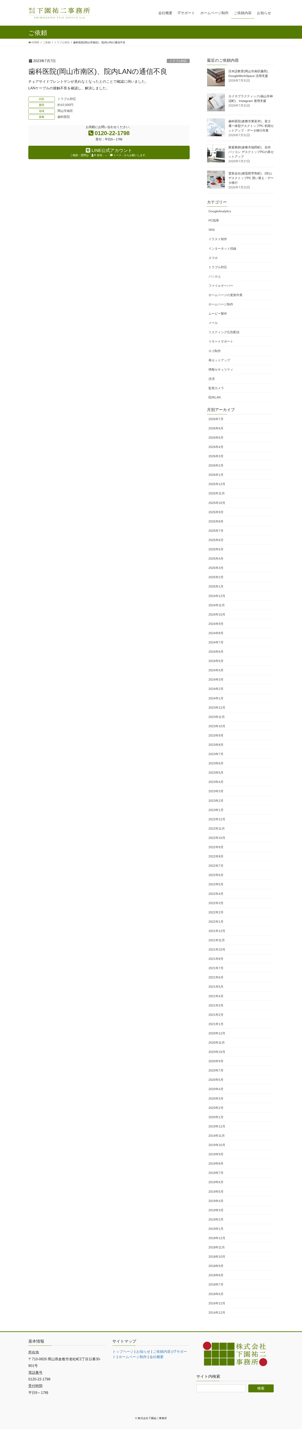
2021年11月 (216, 940)
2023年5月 (216, 772)
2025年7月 (216, 530)
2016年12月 (216, 1303)
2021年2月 (216, 1014)
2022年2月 (216, 912)
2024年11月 (216, 605)
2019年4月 (216, 1201)
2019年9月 (216, 1154)
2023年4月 (216, 782)
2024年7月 (216, 642)
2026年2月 (216, 465)
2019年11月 (216, 1135)
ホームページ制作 (220, 304)
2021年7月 (216, 968)
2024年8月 (216, 633)
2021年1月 (216, 1024)
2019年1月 (216, 1228)
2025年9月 (216, 512)
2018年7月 (216, 1284)
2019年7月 (216, 1173)
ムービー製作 (217, 313)
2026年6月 (216, 428)
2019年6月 (216, 1182)
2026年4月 (216, 447)
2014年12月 (216, 1312)
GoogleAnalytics (219, 211)
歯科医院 (63, 117)
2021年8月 (216, 959)
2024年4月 (216, 670)
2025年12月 (216, 484)
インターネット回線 (222, 248)
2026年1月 (216, 475)
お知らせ (143, 1351)
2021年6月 (216, 977)
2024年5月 (216, 661)
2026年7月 (216, 419)
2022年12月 (216, 819)
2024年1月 (216, 698)
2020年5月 (216, 1079)
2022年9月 (216, 847)
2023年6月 (216, 763)
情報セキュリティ (220, 369)
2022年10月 (216, 838)
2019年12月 (216, 1126)
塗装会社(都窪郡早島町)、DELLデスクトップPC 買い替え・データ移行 (251, 178)
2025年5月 (216, 549)
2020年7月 (216, 1070)
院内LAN (214, 397)
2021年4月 (216, 996)
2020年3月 (216, 1098)
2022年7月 (216, 865)
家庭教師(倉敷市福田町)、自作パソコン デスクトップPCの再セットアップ (251, 151)
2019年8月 (216, 1163)
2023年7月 (216, 754)
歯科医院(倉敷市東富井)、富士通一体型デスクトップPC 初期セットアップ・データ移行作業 (251, 125)
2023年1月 (216, 810)
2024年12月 (216, 596)
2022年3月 (216, 903)
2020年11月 (216, 1042)
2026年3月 (216, 456)
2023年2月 (216, 800)
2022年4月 (216, 894)
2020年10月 (216, 1052)
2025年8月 (216, 521)
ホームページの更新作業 (225, 295)
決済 (211, 379)
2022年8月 (216, 856)
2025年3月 (216, 568)
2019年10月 (216, 1145)
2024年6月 (216, 651)
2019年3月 (216, 1210)
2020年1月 (216, 1117)
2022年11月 (216, 828)
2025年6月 (216, 540)
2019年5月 (216, 1191)
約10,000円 (65, 105)
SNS (211, 230)
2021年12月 (216, 931)
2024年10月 (216, 614)
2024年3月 (216, 679)
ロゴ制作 (214, 351)
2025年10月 (216, 503)
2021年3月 (216, 1005)
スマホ (213, 258)
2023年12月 (216, 707)
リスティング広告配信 (223, 332)
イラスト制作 (217, 239)
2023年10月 (216, 726)
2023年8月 (216, 744)
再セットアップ (219, 360)
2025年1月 (216, 586)
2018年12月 (216, 1238)
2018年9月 (216, 1266)
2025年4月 (216, 558)
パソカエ (214, 276)
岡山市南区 (65, 111)
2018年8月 (216, 1275)
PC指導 (213, 220)
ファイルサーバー (220, 285)
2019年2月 (216, 1219)
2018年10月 (216, 1256)
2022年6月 (216, 875)
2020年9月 (216, 1061)
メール (213, 323)
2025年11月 (216, 493)
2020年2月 (216, 1108)
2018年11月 (216, 1247)
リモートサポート (220, 341)
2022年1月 (216, 921)
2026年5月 (216, 437)
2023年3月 (216, 791)
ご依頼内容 (162, 1351)
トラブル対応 (178, 61)
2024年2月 (216, 689)
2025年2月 (216, 577)
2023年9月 (216, 735)
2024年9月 (216, 624)
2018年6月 (216, 1294)
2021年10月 (216, 949)
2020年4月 (216, 1089)
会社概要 (156, 1357)
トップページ (123, 1351)
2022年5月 (216, 884)
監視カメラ (216, 388)
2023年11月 (216, 717)
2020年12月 (216, 1033)
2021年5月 (216, 986)
